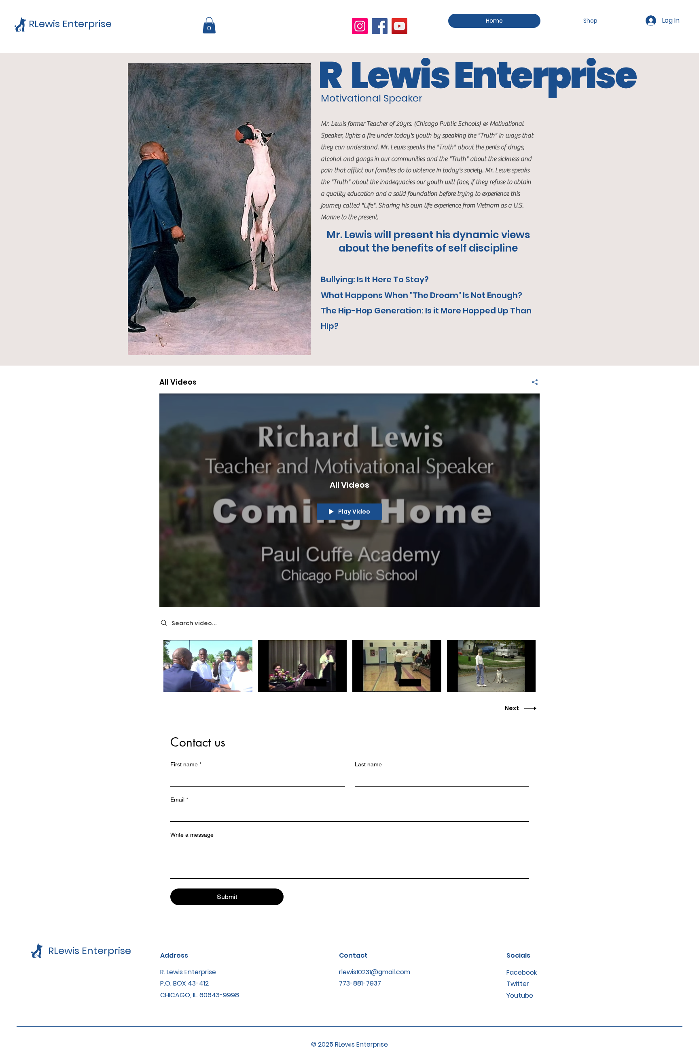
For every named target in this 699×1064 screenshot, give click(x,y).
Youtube (519, 995)
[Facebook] (380, 26)
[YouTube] (399, 26)
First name (185, 764)
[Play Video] (208, 666)
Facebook (521, 972)
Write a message (192, 834)
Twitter (517, 983)
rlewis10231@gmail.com (374, 972)
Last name (368, 764)
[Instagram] (360, 26)
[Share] (532, 382)
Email (179, 799)
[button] (209, 25)
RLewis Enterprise (70, 23)
